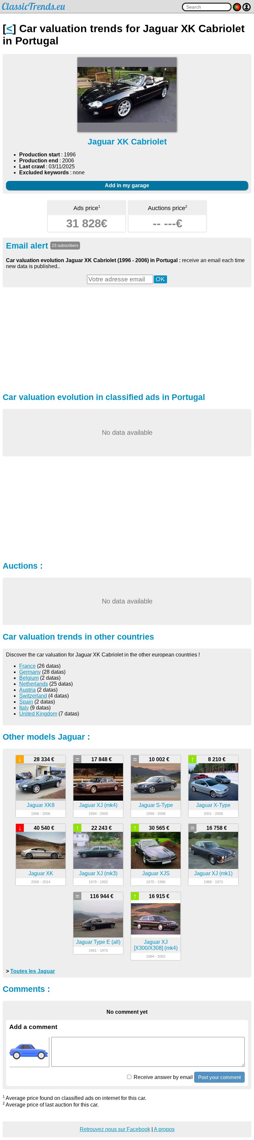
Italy (24, 708)
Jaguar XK (40, 873)
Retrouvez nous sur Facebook (115, 1129)
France (27, 666)
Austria (27, 690)
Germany (30, 672)
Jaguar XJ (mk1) (213, 873)
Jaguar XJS (156, 873)
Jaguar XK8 (41, 805)
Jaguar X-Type (213, 805)
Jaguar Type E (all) (98, 942)
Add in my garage (127, 185)
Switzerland (33, 696)
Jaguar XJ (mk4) (98, 805)
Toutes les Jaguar (32, 971)
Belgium (29, 678)
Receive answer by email (162, 1077)
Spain (26, 702)
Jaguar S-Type (156, 805)
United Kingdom (38, 713)
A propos (164, 1129)
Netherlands (33, 684)
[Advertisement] (127, 339)
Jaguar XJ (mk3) (98, 873)
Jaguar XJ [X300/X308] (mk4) (156, 945)
